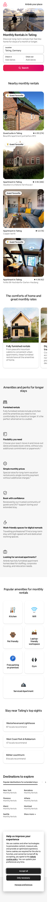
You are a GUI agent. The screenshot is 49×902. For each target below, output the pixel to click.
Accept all (23, 871)
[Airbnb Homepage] (5, 4)
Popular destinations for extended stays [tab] (20, 782)
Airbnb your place (33, 4)
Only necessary (23, 878)
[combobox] (23, 50)
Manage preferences (23, 885)
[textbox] (13, 59)
